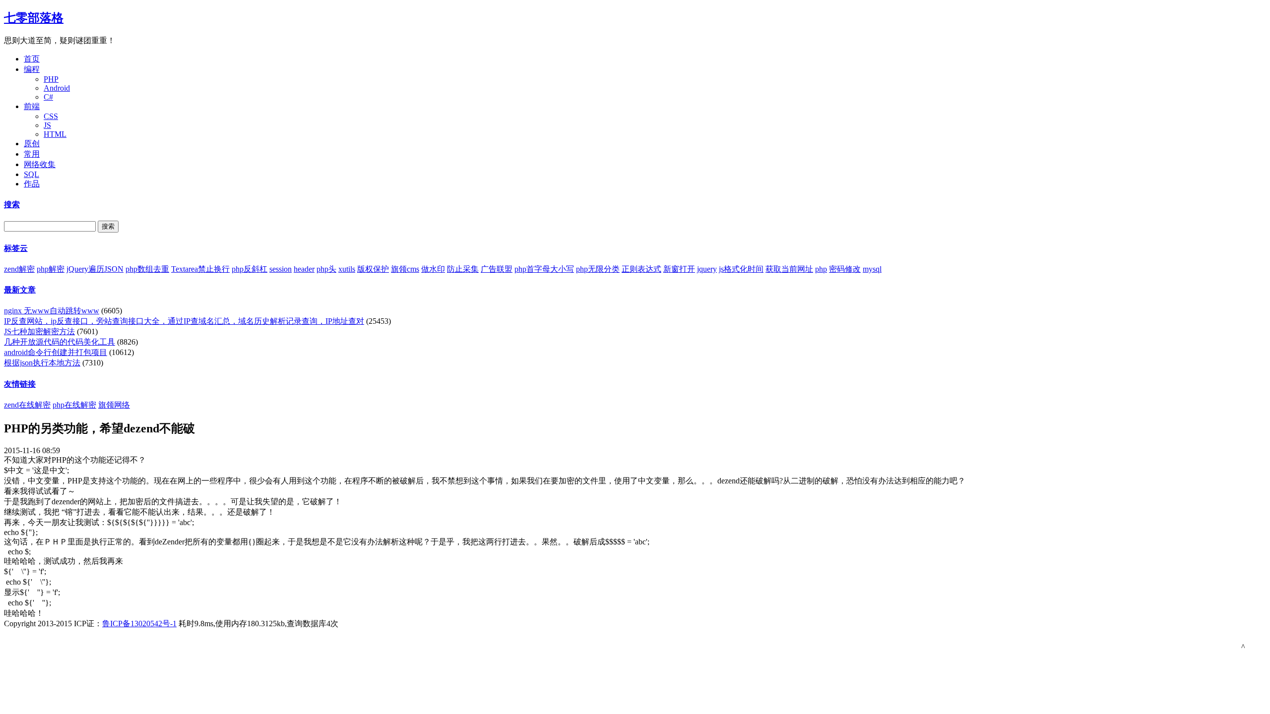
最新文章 (20, 290)
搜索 (12, 204)
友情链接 (20, 384)
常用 (32, 154)
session (280, 269)
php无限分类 (598, 269)
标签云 (16, 248)
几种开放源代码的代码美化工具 (59, 342)
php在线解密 (74, 405)
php (821, 269)
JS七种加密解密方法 (39, 331)
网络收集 (40, 164)
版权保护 (373, 269)
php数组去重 (147, 269)
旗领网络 (114, 405)
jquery (707, 269)
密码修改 (845, 269)
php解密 (50, 269)
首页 (32, 59)
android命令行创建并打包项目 (55, 352)
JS (47, 125)
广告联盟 (496, 269)
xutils (346, 269)
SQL (31, 174)
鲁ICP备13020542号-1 (139, 623)
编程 (32, 69)
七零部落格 (34, 17)
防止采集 (463, 269)
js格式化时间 (741, 269)
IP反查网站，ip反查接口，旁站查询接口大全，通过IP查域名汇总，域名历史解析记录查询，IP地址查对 (184, 321)
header (304, 269)
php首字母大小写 (544, 269)
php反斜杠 (249, 269)
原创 (32, 143)
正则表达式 (641, 269)
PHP (51, 79)
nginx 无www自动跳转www (51, 310)
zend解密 (19, 269)
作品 (32, 183)
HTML (55, 134)
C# (48, 97)
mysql (872, 269)
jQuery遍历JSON (95, 269)
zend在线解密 (27, 405)
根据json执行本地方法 (42, 362)
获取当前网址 (789, 269)
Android (57, 88)
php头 (326, 269)
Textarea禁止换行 (200, 269)
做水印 (433, 269)
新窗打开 (679, 269)
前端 (32, 106)
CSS (51, 116)
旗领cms (405, 269)
